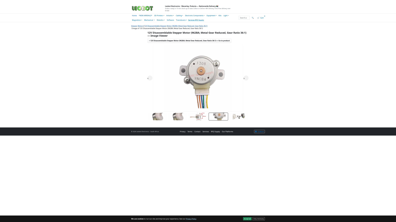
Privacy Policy (191, 219)
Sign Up (261, 2)
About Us (144, 2)
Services (191, 20)
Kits (220, 15)
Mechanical (148, 20)
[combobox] (244, 18)
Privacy (176, 2)
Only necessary (258, 219)
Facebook (261, 131)
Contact (154, 2)
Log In (252, 2)
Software (170, 20)
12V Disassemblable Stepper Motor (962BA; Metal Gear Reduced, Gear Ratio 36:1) (175, 26)
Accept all (247, 219)
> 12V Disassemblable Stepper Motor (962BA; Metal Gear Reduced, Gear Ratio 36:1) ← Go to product (189, 40)
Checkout (243, 2)
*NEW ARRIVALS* (145, 15)
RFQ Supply (199, 20)
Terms (183, 2)
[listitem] (157, 116)
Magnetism (136, 20)
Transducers (181, 20)
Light (225, 15)
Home (134, 15)
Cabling (179, 15)
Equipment (211, 15)
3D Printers (158, 15)
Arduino (169, 15)
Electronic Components (194, 15)
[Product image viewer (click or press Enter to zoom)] (198, 78)
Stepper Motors (137, 26)
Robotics (160, 20)
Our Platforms (165, 2)
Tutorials (135, 2)
